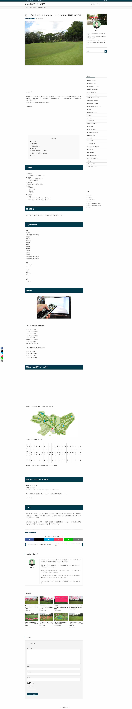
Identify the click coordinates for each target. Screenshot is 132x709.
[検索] (106, 1)
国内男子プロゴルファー (93, 158)
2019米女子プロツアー (93, 92)
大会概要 (34, 141)
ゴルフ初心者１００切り (93, 132)
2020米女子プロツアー (93, 103)
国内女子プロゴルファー (93, 155)
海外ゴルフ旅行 (91, 163)
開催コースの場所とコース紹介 (39, 150)
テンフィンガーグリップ (93, 146)
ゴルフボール (91, 126)
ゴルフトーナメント (92, 123)
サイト (28, 677)
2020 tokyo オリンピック (93, 97)
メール (29, 672)
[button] (29, 539)
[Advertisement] (54, 77)
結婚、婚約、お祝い (92, 166)
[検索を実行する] (106, 51)
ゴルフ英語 (90, 140)
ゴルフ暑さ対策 (91, 135)
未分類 (89, 161)
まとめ (33, 155)
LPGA (89, 109)
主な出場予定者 (35, 146)
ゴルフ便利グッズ (92, 129)
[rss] (104, 1)
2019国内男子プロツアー (93, 89)
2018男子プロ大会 (92, 83)
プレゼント (90, 149)
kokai (32, 567)
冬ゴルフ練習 (91, 152)
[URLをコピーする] (78, 539)
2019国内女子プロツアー (30, 18)
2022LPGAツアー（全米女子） (94, 106)
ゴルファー (90, 117)
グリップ (90, 115)
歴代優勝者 (34, 143)
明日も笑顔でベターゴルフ (35, 4)
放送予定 (34, 148)
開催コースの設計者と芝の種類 (39, 153)
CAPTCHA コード (31, 686)
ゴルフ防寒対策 (91, 143)
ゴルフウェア (91, 120)
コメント (29, 648)
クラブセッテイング (92, 112)
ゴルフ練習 (90, 138)
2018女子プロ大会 (92, 80)
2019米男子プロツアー (93, 95)
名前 (28, 666)
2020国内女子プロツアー (93, 100)
